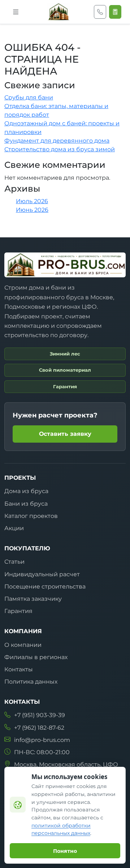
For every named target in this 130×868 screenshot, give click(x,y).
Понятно (65, 850)
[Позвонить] (100, 12)
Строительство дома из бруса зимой (59, 149)
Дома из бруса (26, 491)
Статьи (14, 561)
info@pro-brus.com (42, 740)
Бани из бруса (26, 503)
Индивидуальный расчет (42, 574)
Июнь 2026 (32, 209)
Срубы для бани (28, 97)
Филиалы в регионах (36, 657)
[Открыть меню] (16, 12)
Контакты (18, 669)
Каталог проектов (31, 516)
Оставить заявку (65, 433)
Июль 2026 (32, 201)
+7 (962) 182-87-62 (39, 727)
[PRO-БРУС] (58, 12)
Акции (14, 528)
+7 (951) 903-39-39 (39, 715)
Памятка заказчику (33, 598)
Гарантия (18, 611)
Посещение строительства (45, 586)
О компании (23, 644)
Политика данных (30, 681)
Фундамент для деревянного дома (56, 140)
